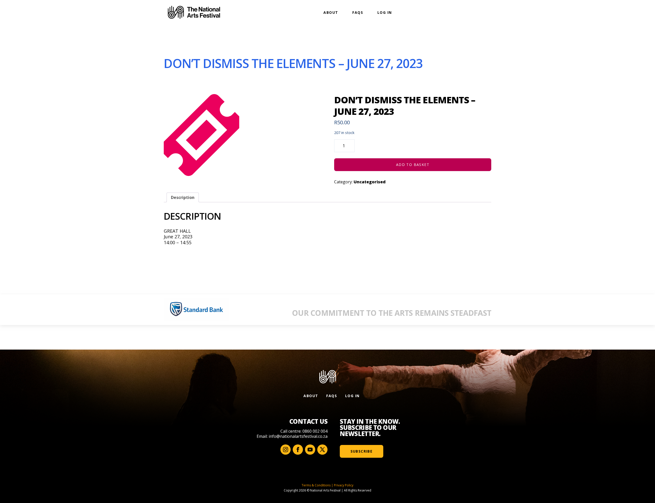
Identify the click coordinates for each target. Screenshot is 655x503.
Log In (384, 12)
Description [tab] (182, 197)
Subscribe (362, 451)
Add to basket (412, 164)
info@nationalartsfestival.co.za (298, 436)
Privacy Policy (343, 485)
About (330, 12)
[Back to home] (194, 12)
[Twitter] (322, 449)
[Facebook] (298, 449)
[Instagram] (285, 449)
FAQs (357, 12)
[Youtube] (310, 449)
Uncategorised (370, 182)
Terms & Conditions (316, 485)
